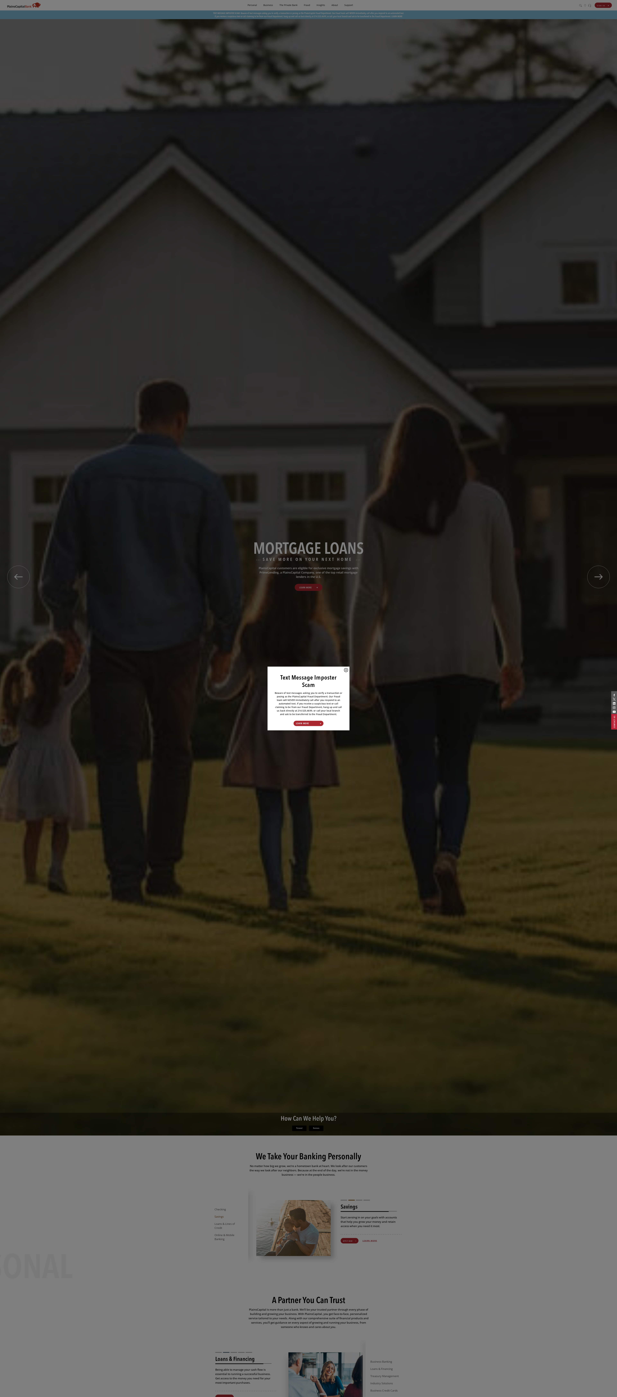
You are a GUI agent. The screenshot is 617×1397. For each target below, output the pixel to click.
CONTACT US (614, 722)
